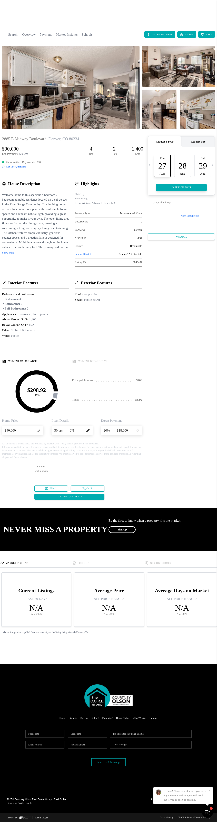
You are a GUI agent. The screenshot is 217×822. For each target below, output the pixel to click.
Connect (154, 718)
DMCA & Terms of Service (190, 817)
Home (62, 718)
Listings (73, 718)
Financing (107, 718)
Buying (84, 718)
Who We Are (139, 718)
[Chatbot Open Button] (207, 812)
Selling (95, 718)
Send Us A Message (109, 762)
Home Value (122, 718)
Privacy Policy (166, 817)
